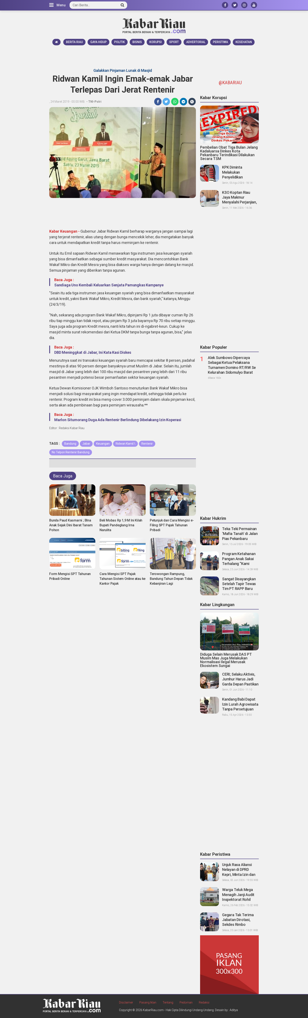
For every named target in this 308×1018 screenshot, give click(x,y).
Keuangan (103, 443)
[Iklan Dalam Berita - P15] (229, 964)
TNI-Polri (94, 101)
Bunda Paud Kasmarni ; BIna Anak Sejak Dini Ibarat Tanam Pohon (70, 525)
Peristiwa (220, 42)
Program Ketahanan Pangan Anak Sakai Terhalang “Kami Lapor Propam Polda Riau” (239, 564)
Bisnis (137, 42)
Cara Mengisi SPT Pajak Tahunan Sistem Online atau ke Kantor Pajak (122, 579)
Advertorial (195, 42)
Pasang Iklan (147, 1002)
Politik (119, 42)
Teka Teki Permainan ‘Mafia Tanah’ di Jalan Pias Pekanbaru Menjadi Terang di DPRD (240, 539)
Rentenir (147, 443)
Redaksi (204, 1002)
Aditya (234, 1010)
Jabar (86, 443)
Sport (174, 42)
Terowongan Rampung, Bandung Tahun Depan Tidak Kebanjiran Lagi (171, 579)
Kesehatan (244, 42)
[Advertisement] (154, 57)
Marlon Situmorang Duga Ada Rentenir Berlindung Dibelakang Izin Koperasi (117, 420)
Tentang (168, 1002)
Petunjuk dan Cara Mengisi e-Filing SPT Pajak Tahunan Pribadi (172, 525)
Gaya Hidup (98, 42)
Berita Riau (74, 42)
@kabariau (230, 82)
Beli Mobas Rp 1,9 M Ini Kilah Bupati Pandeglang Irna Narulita (121, 525)
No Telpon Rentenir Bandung (70, 452)
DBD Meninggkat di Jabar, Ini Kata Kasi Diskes (92, 352)
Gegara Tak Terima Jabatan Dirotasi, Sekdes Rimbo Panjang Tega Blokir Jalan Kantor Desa (238, 925)
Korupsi (155, 42)
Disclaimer (126, 1002)
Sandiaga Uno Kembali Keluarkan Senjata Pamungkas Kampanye (109, 285)
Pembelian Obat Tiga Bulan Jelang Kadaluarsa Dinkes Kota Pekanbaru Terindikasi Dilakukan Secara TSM (229, 153)
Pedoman (186, 1002)
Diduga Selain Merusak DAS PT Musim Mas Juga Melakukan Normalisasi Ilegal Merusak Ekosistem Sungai (226, 660)
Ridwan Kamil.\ (125, 443)
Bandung (70, 443)
